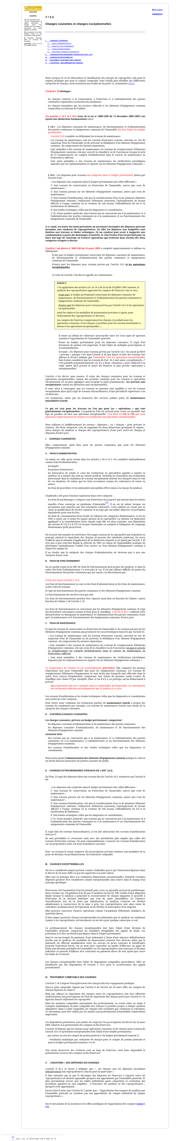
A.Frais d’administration (59, 43)
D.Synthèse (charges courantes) (63, 52)
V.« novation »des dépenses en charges (64, 63)
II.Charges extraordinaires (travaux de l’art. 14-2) (68, 54)
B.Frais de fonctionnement (61, 46)
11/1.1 (131, 83)
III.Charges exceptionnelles (59, 57)
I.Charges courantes (56, 41)
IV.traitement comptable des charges (63, 60)
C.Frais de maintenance (59, 49)
